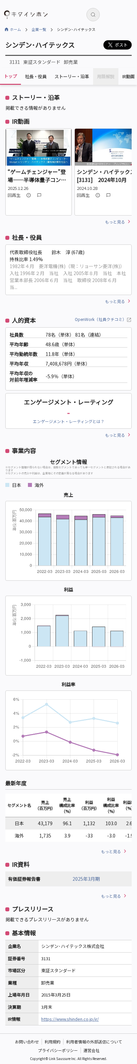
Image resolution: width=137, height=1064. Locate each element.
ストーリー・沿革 (72, 76)
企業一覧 (39, 29)
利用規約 (53, 1041)
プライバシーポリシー (58, 1050)
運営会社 (91, 1050)
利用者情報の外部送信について (94, 1041)
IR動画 (128, 76)
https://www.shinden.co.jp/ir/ (70, 1019)
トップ (10, 76)
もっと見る (115, 222)
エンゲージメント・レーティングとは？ (68, 421)
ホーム (15, 29)
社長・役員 (36, 76)
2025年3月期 (86, 878)
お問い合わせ (27, 1041)
